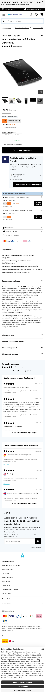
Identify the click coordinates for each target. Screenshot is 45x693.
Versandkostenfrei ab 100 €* (35, 9)
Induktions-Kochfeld (38, 28)
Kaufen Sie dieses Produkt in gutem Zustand (17, 197)
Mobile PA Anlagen (7, 569)
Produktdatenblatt (6, 113)
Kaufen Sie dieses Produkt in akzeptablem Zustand (19, 210)
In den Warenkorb (24, 150)
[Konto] (31, 14)
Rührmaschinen (6, 593)
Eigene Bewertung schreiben (23, 371)
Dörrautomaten (6, 581)
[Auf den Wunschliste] (42, 35)
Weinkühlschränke (7, 577)
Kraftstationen (6, 585)
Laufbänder (5, 573)
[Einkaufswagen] (41, 15)
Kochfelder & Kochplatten (22, 28)
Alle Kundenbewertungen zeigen (24, 432)
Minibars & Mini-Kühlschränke (11, 565)
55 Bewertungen (17, 46)
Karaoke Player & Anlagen (10, 589)
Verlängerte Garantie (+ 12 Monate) (22, 176)
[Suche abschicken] (4, 21)
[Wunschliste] (36, 15)
